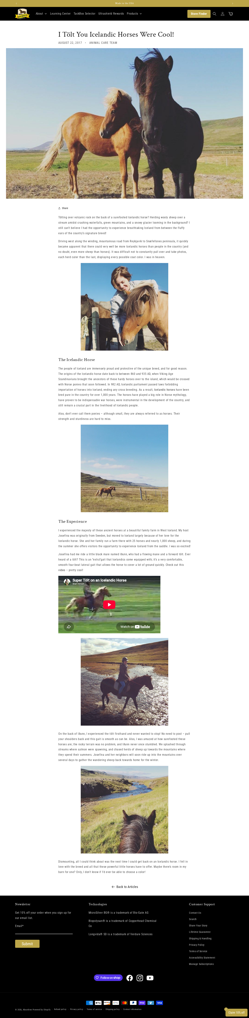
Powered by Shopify (42, 1010)
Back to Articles (127, 887)
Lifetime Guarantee (200, 931)
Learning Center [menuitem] (60, 13)
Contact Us (195, 912)
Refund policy (60, 1009)
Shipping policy (113, 1009)
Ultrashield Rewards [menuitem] (111, 13)
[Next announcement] (233, 3)
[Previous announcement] (16, 3)
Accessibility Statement (202, 957)
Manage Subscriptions (201, 964)
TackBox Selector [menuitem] (85, 13)
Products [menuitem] (132, 13)
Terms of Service (198, 951)
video (61, 570)
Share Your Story (198, 925)
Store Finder (199, 14)
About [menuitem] (39, 13)
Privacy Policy (196, 944)
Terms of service (94, 1009)
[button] (215, 14)
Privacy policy (76, 1009)
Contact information (132, 1009)
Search (193, 919)
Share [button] (65, 208)
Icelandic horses (164, 389)
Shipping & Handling (200, 938)
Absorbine (27, 1010)
